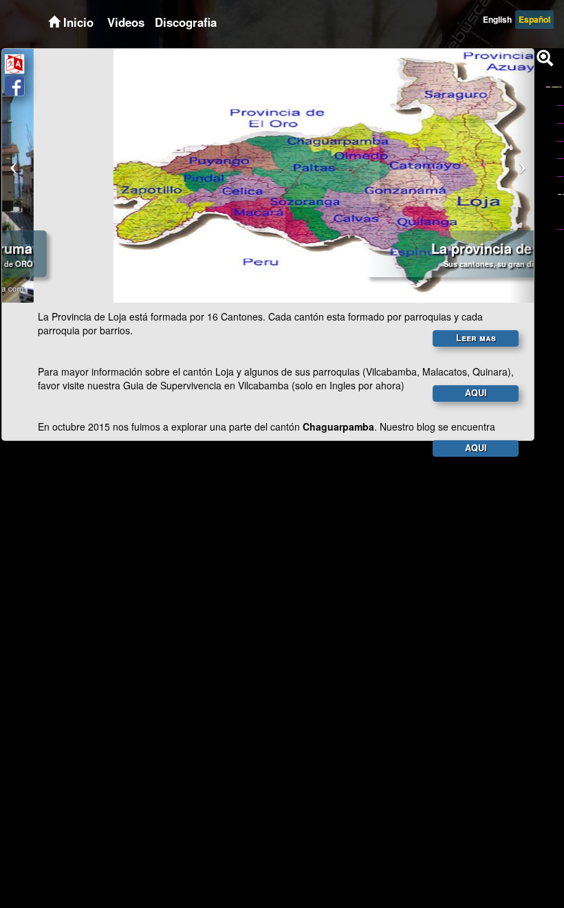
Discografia (186, 22)
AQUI (476, 393)
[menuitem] (124, 22)
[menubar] (160, 22)
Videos (125, 22)
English (497, 19)
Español (534, 19)
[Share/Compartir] (14, 86)
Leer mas (476, 338)
